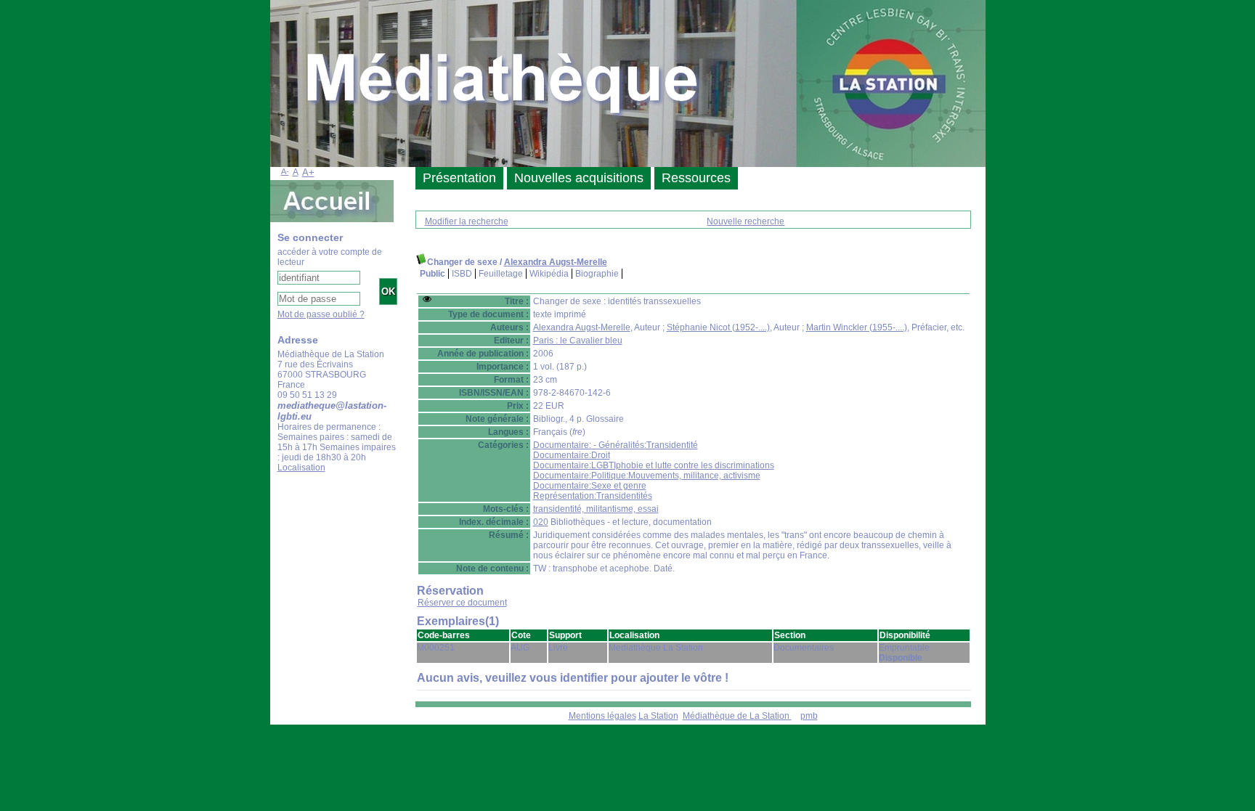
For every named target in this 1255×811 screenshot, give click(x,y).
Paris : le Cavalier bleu (577, 340)
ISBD (462, 274)
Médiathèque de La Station (737, 716)
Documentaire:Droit (571, 455)
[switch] (427, 299)
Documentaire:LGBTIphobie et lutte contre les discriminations (653, 465)
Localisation (301, 467)
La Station (658, 716)
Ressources (696, 178)
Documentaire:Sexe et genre (589, 486)
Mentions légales (602, 716)
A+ (308, 172)
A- (285, 171)
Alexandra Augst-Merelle (555, 262)
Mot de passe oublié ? (321, 314)
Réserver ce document (462, 603)
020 (540, 522)
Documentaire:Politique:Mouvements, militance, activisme (646, 475)
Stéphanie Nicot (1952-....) (718, 327)
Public (432, 274)
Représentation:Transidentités (592, 496)
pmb (809, 716)
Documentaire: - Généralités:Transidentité (615, 445)
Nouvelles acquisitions (578, 178)
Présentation (459, 178)
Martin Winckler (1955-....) (856, 327)
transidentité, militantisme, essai (596, 509)
